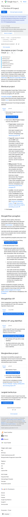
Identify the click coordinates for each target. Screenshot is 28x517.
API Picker (3, 452)
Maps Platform (16, 2)
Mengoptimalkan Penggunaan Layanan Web (11, 457)
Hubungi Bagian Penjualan (7, 479)
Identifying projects (13, 135)
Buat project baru (11, 117)
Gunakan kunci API (7, 402)
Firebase (3, 497)
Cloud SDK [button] (10, 309)
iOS (2, 466)
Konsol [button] (4, 108)
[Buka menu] (2, 1)
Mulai (4, 12)
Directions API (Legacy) (11, 8)
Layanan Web (4, 470)
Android (3, 463)
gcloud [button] (10, 108)
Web (2, 468)
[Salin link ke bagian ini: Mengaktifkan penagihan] (21, 216)
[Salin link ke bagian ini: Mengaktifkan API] (16, 299)
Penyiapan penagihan (6, 96)
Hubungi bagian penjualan (16, 12)
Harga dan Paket (5, 476)
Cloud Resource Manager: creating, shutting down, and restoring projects (14, 383)
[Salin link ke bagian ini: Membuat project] (16, 87)
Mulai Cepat (4, 77)
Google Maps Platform (16, 37)
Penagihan (3, 293)
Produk (7, 37)
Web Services (5, 6)
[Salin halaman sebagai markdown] (12, 53)
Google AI (3, 502)
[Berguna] (16, 44)
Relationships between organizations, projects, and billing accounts (17, 205)
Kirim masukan (6, 47)
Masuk (24, 1)
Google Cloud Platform (6, 499)
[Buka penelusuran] (21, 2)
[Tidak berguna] (19, 44)
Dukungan (3, 481)
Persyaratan (4, 510)
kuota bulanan (9, 225)
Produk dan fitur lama (11, 21)
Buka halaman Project (12, 372)
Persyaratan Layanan (6, 483)
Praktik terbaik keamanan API (8, 455)
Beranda (3, 37)
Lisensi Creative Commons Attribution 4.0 (15, 419)
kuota (7, 100)
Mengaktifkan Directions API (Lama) (12, 313)
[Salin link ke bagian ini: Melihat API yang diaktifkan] (23, 321)
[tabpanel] (14, 160)
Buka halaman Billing (10, 242)
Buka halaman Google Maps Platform (13, 336)
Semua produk (4, 504)
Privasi (9, 510)
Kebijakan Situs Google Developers (8, 423)
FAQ (2, 450)
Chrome (3, 495)
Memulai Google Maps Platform (18, 77)
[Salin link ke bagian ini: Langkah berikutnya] (17, 392)
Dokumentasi (6, 39)
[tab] (4, 108)
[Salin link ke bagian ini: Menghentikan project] (19, 353)
